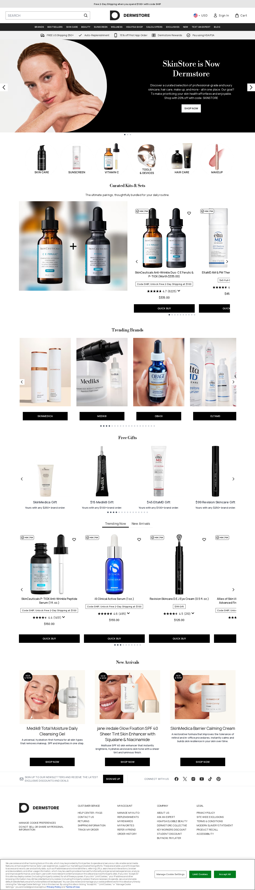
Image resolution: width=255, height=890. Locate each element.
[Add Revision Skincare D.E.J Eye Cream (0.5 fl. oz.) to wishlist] (204, 539)
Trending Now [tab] (115, 523)
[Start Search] (86, 15)
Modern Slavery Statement (215, 825)
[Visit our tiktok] (210, 779)
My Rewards (125, 821)
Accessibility (205, 833)
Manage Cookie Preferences (37, 822)
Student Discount (169, 833)
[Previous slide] (4, 87)
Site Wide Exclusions (210, 817)
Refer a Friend (126, 829)
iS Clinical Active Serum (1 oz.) (114, 599)
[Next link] (233, 382)
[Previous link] (22, 382)
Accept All (225, 874)
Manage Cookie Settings (171, 874)
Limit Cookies (200, 874)
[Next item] (233, 589)
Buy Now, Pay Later (169, 838)
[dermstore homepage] (130, 15)
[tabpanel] (127, 590)
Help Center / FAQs (90, 812)
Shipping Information (92, 825)
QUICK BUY (164, 308)
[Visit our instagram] (193, 779)
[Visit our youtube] (202, 779)
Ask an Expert (166, 817)
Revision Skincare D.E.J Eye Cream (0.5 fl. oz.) (179, 599)
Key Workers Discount (172, 829)
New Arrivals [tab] (141, 523)
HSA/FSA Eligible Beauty (172, 821)
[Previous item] (22, 589)
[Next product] (227, 261)
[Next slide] (251, 87)
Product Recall (207, 829)
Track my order (88, 829)
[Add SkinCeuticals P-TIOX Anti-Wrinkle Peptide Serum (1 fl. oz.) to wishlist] (74, 539)
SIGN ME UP (113, 779)
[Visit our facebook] (176, 779)
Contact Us (86, 817)
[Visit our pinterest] (218, 779)
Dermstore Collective (172, 825)
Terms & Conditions (210, 821)
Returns (83, 821)
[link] (221, 15)
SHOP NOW (191, 108)
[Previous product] (137, 261)
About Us (163, 812)
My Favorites (125, 825)
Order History (127, 833)
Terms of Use (73, 886)
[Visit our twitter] (185, 779)
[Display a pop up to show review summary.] (179, 291)
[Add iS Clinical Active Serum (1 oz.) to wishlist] (139, 539)
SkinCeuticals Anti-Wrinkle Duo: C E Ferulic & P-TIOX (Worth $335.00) (164, 274)
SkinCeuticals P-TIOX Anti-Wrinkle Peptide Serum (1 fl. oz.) (49, 601)
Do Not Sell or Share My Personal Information (41, 828)
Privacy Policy (206, 812)
